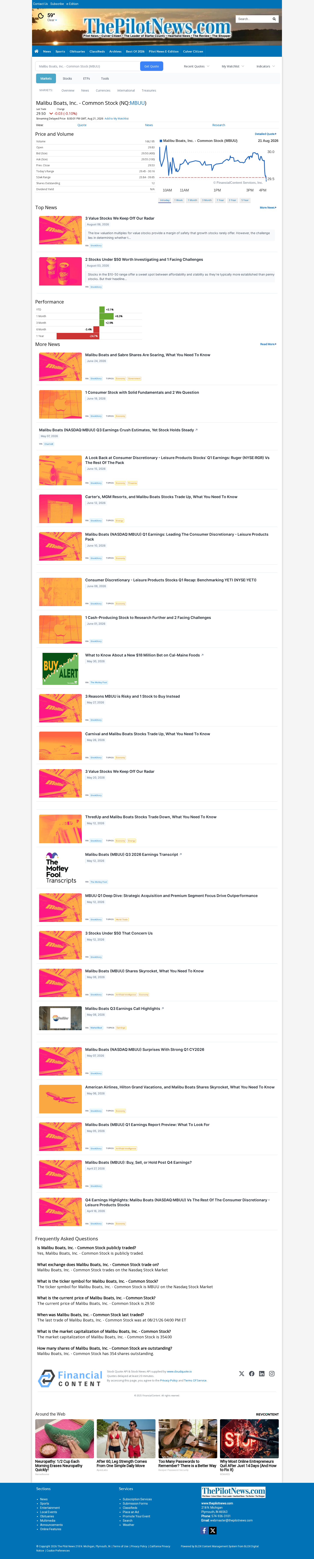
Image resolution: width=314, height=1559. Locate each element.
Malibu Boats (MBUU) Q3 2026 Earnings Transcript (133, 854)
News (85, 90)
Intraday (164, 200)
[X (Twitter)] (241, 1378)
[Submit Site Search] (274, 19)
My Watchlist (230, 66)
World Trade (122, 919)
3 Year (232, 200)
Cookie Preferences (58, 1550)
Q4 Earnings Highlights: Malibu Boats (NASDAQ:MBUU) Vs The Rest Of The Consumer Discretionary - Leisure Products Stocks (177, 1202)
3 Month (207, 200)
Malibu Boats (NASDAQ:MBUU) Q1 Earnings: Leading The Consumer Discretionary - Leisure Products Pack (177, 536)
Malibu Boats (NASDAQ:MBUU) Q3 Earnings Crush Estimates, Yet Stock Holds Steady (118, 430)
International (126, 90)
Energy (119, 520)
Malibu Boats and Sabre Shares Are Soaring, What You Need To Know (147, 355)
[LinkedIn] (261, 1378)
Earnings (121, 1028)
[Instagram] (271, 1378)
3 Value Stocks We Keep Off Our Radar (119, 218)
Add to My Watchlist (117, 118)
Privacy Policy (169, 1380)
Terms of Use (120, 1546)
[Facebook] (251, 1378)
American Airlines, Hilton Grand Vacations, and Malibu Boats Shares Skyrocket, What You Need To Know (180, 1087)
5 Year (245, 200)
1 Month (192, 200)
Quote (82, 125)
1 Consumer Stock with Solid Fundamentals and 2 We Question (142, 392)
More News (267, 207)
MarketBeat (96, 1028)
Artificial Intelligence (126, 994)
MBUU (137, 102)
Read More (267, 344)
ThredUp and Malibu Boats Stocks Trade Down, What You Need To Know (151, 817)
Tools (105, 78)
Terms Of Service (195, 1380)
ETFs (86, 78)
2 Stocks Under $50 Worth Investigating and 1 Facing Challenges (144, 259)
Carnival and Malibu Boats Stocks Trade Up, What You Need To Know (147, 734)
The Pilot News (66, 1546)
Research (218, 125)
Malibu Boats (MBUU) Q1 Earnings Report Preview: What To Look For (147, 1124)
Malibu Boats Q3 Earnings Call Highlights (124, 1008)
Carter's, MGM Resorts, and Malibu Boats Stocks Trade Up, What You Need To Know (161, 496)
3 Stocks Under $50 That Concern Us (119, 933)
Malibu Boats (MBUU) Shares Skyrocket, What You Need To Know (144, 971)
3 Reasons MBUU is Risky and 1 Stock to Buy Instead (132, 696)
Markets (46, 78)
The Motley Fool (99, 682)
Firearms (132, 483)
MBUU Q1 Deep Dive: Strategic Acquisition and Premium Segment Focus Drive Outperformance (171, 895)
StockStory (96, 245)
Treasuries (149, 90)
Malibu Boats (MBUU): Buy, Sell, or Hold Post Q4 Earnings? (138, 1162)
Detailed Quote (265, 134)
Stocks (67, 78)
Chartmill (48, 444)
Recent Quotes (194, 66)
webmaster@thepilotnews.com (231, 1520)
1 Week (178, 200)
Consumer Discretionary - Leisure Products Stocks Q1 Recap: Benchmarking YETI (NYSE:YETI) (171, 580)
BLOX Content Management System (216, 1546)
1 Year (220, 200)
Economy (120, 378)
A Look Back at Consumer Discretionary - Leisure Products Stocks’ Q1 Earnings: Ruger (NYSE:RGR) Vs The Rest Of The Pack (177, 460)
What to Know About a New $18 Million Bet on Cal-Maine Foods (144, 655)
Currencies (103, 90)
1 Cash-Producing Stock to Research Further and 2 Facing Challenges (148, 617)
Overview (68, 90)
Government (134, 378)
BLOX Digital (251, 1546)
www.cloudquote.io (179, 1371)
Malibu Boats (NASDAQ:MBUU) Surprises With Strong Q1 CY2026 (144, 1049)
